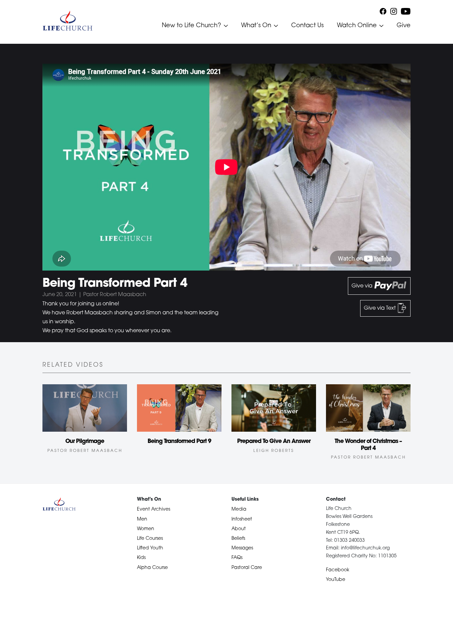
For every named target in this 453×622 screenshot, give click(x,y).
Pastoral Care (246, 567)
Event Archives (153, 509)
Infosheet (241, 519)
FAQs (236, 557)
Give (404, 26)
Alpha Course (152, 567)
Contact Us (307, 26)
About (238, 529)
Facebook (337, 570)
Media (238, 509)
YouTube (335, 579)
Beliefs (238, 538)
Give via (363, 286)
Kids (141, 557)
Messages (242, 548)
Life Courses (150, 538)
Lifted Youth (150, 548)
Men (142, 519)
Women (145, 529)
